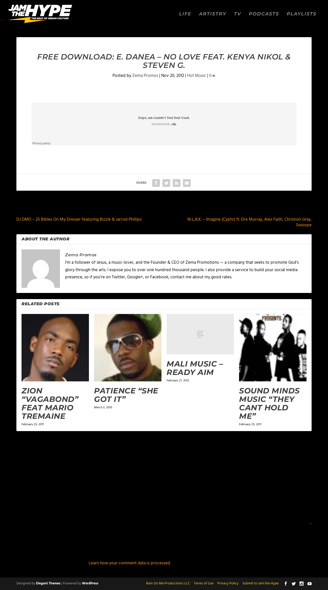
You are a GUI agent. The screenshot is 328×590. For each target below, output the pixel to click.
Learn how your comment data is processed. (130, 563)
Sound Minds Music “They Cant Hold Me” (269, 403)
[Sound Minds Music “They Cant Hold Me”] (272, 347)
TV (237, 14)
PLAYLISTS (301, 14)
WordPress (90, 583)
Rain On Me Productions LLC (168, 583)
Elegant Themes (48, 583)
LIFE (185, 14)
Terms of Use (203, 583)
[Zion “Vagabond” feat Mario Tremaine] (55, 347)
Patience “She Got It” (126, 395)
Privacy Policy (228, 583)
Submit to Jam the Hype (260, 583)
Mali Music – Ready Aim (195, 368)
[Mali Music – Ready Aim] (200, 334)
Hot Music (196, 75)
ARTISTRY (212, 14)
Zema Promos (145, 75)
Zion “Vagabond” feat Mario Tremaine (50, 403)
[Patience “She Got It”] (127, 347)
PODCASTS (264, 14)
